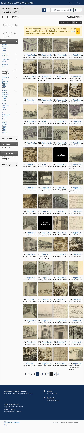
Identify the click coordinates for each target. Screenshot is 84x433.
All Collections (74, 17)
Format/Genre (7, 138)
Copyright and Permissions (13, 407)
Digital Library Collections (12, 10)
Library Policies (9, 409)
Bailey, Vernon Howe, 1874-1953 (4, 126)
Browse (15, 17)
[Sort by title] (62, 22)
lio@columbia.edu (53, 400)
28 (58, 374)
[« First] (71, 10)
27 (55, 374)
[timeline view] (80, 22)
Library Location (8, 153)
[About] (7, 17)
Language (5, 144)
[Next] (80, 10)
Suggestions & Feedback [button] (13, 411)
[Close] (78, 31)
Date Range (6, 164)
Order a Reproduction (11, 404)
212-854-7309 (52, 394)
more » (5, 132)
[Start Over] (48, 10)
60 (68, 22)
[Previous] (76, 10)
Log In (79, 3)
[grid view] (73, 22)
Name (3, 41)
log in (73, 31)
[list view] (77, 22)
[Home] (2, 17)
